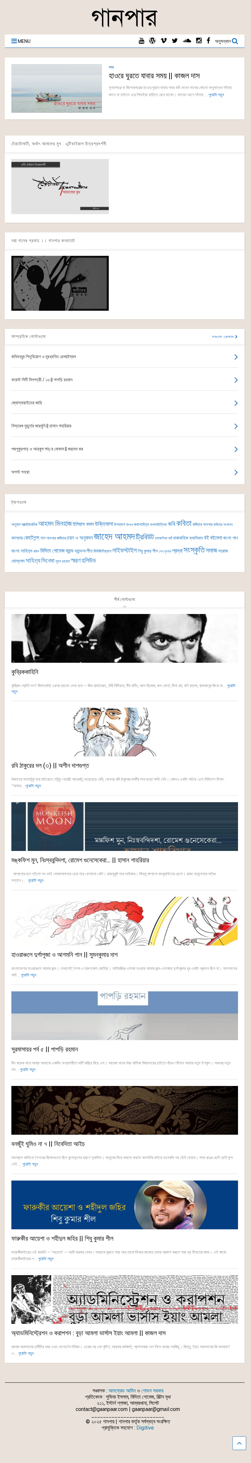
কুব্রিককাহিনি (24, 672)
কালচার (17, 538)
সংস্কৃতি (194, 550)
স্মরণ (76, 560)
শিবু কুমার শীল (148, 551)
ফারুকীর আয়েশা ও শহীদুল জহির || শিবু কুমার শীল (62, 1238)
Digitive (145, 1428)
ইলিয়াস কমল (83, 524)
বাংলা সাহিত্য (21, 551)
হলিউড (89, 560)
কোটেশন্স (31, 537)
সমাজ (211, 550)
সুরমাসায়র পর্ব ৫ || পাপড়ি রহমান (44, 1049)
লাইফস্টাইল (124, 550)
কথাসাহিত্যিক (158, 524)
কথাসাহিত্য (141, 524)
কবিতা (184, 523)
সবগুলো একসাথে (223, 337)
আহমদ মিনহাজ (55, 523)
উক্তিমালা (104, 524)
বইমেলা (216, 538)
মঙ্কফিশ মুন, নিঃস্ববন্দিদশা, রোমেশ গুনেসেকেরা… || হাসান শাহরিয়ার (80, 860)
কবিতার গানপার (202, 524)
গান (42, 538)
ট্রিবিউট (145, 537)
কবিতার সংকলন (222, 524)
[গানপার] (124, 26)
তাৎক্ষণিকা (161, 538)
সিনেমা (48, 560)
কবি (171, 524)
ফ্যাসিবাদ (196, 538)
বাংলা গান (230, 538)
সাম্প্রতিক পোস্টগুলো (28, 336)
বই (206, 537)
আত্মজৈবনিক (29, 524)
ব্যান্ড (70, 551)
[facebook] (208, 40)
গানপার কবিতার (56, 538)
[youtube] (141, 40)
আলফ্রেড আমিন (122, 1391)
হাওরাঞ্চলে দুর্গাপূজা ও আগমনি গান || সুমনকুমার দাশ (64, 955)
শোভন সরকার (152, 1391)
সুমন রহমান (63, 561)
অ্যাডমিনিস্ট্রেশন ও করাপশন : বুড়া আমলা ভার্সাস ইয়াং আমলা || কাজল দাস (88, 1333)
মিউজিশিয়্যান (102, 551)
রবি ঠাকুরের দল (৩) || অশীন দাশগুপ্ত (50, 765)
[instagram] (199, 40)
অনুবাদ (15, 524)
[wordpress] (152, 40)
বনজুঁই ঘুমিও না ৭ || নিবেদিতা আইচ (48, 1144)
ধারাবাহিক (180, 538)
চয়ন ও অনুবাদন (80, 538)
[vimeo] (163, 40)
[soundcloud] (187, 40)
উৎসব (129, 525)
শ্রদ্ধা (177, 551)
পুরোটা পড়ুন (216, 94)
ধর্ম (170, 538)
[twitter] (175, 40)
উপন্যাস (119, 524)
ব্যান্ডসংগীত (84, 551)
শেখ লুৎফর (165, 551)
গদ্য (111, 67)
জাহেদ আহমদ (114, 536)
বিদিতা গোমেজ (52, 550)
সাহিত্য (33, 560)
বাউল (36, 551)
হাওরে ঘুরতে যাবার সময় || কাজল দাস (154, 75)
